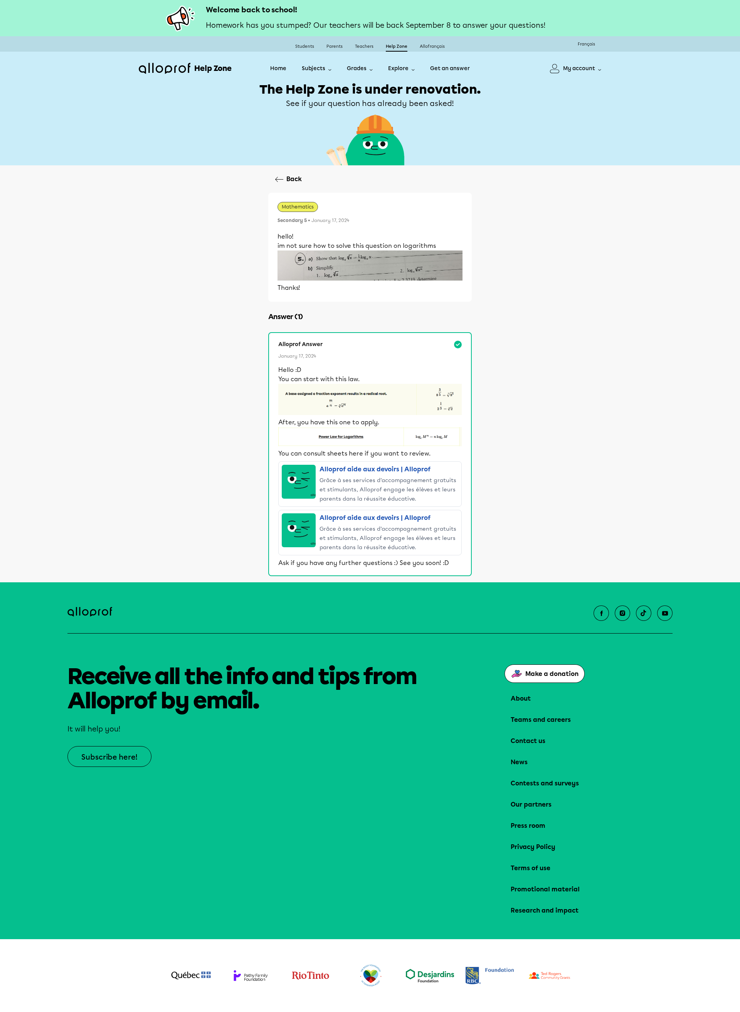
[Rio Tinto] (310, 975)
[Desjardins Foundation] (430, 975)
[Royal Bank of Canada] (490, 975)
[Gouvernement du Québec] (191, 975)
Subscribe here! (109, 757)
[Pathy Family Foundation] (251, 975)
